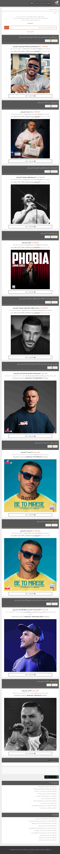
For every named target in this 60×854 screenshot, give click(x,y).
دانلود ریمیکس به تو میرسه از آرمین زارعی (46, 443)
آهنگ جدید (47, 40)
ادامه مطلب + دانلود (29, 96)
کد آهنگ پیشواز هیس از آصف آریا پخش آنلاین (48, 826)
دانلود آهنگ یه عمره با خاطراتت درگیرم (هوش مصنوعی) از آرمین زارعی (38, 299)
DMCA (32, 3)
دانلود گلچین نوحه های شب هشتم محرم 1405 (47, 794)
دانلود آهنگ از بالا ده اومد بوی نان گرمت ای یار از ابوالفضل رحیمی (44, 833)
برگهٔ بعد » (47, 777)
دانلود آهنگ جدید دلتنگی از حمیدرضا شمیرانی (48, 840)
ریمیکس (48, 3)
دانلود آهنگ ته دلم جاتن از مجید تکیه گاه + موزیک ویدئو (45, 830)
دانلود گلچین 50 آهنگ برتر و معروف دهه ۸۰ (48, 808)
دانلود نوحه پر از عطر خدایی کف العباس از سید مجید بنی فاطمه (44, 823)
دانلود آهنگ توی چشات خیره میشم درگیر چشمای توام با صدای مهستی (43, 821)
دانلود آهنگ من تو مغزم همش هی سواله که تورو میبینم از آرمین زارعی (38, 37)
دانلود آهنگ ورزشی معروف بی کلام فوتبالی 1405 (47, 787)
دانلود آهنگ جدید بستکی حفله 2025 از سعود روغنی (46, 796)
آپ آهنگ (56, 9)
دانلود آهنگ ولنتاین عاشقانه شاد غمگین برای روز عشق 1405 (45, 789)
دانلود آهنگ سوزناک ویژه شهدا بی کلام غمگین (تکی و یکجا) (45, 801)
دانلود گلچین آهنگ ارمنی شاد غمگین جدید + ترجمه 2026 (45, 791)
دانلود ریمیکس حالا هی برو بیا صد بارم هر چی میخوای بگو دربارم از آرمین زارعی (36, 600)
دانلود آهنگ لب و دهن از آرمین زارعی (47, 102)
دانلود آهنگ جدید (44, 46)
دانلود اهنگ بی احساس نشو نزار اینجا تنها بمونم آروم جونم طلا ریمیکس (43, 828)
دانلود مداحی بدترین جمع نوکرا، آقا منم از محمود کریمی (46, 818)
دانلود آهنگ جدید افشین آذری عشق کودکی (48, 835)
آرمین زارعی (15, 46)
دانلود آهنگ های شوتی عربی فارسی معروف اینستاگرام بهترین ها (44, 805)
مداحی (43, 3)
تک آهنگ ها (30, 852)
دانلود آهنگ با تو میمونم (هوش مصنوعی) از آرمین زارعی (42, 168)
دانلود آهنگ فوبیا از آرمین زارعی (49, 233)
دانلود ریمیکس (43, 373)
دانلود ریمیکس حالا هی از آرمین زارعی (47, 681)
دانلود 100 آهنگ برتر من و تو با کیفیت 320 (48, 803)
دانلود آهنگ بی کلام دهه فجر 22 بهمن (49, 798)
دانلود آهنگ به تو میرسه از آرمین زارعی (47, 521)
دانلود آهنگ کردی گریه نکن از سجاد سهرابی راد (48, 837)
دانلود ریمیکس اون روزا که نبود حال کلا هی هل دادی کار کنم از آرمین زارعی (37, 364)
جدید (38, 3)
